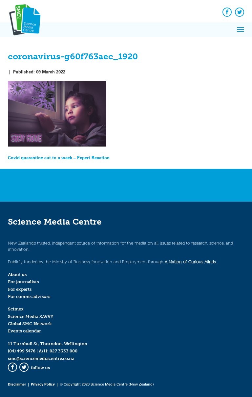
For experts (20, 289)
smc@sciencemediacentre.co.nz (41, 358)
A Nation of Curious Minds (190, 261)
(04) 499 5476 (21, 350)
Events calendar (24, 330)
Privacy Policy (43, 384)
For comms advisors (29, 296)
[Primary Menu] (240, 29)
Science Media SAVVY (30, 316)
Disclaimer (17, 384)
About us (17, 274)
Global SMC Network (30, 323)
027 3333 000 (63, 350)
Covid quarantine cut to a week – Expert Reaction (59, 157)
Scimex (16, 309)
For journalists (23, 281)
